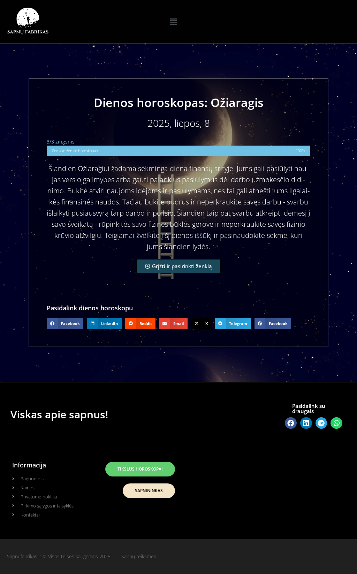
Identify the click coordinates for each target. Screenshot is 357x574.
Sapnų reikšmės (138, 556)
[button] (173, 21)
